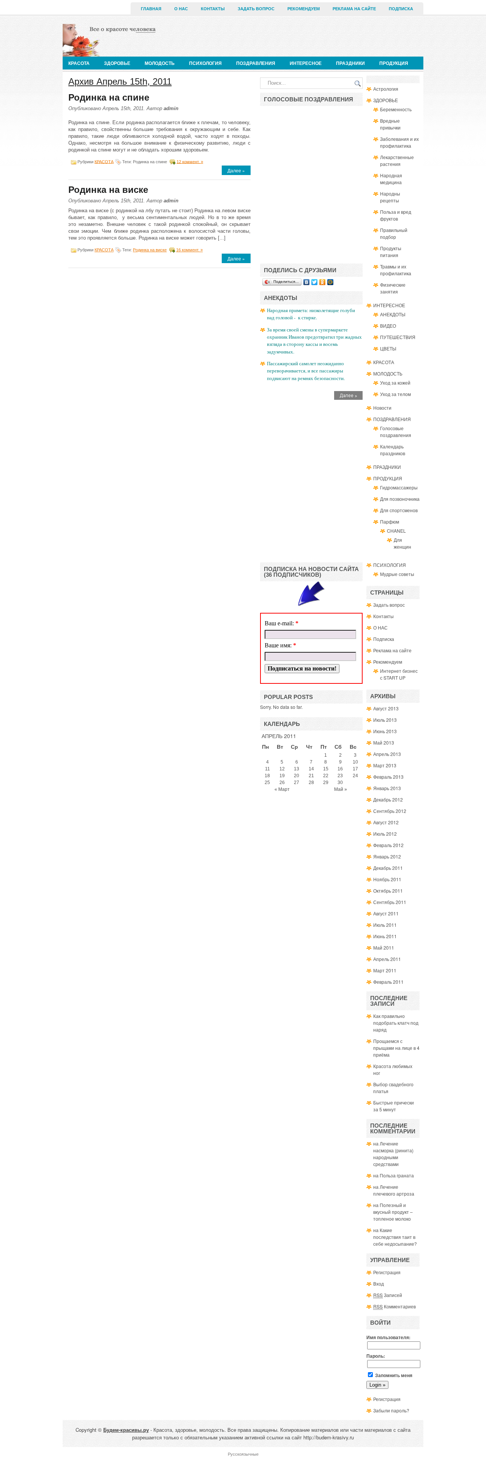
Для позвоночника (400, 498)
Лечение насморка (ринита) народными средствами (393, 1153)
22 (325, 775)
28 (311, 782)
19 (282, 775)
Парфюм (389, 521)
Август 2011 (386, 913)
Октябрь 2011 (388, 890)
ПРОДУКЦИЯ (393, 63)
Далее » (236, 170)
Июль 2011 (385, 924)
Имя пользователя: (388, 1337)
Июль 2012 (385, 833)
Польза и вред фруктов (395, 215)
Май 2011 (383, 947)
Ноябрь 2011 (387, 879)
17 (355, 769)
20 (296, 775)
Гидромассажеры (399, 487)
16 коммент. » (189, 250)
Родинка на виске (108, 190)
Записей (387, 1295)
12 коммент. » (190, 161)
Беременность (396, 109)
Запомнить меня (393, 1375)
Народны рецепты (390, 197)
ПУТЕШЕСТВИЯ (397, 337)
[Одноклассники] (323, 282)
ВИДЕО (388, 325)
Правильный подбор (393, 233)
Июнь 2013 (385, 731)
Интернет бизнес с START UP (399, 674)
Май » (340, 789)
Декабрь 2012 (388, 799)
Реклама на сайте (354, 8)
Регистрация (387, 1272)
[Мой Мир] (331, 282)
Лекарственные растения (397, 160)
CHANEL (396, 530)
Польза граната (397, 1175)
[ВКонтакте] (307, 282)
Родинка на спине (108, 97)
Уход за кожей (395, 382)
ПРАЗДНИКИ (350, 63)
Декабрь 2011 (388, 868)
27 (296, 782)
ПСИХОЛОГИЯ (205, 63)
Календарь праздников (392, 449)
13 (296, 769)
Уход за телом (395, 394)
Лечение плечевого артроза (393, 1190)
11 (267, 769)
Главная (151, 8)
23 (340, 775)
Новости (382, 407)
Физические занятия (393, 288)
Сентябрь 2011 (389, 902)
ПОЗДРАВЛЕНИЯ (255, 63)
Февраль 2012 (388, 845)
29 (325, 782)
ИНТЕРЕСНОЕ (306, 63)
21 (311, 775)
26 (282, 782)
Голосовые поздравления (395, 431)
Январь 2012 (387, 856)
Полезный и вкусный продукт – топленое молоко (393, 1212)
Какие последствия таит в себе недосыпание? (395, 1237)
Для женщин (402, 543)
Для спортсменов (399, 510)
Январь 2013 (387, 788)
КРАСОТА (79, 63)
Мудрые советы (397, 574)
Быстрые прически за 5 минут (393, 1105)
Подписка (401, 8)
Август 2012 (386, 822)
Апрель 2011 (387, 959)
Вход (378, 1283)
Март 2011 (384, 970)
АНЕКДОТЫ (393, 314)
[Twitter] (315, 282)
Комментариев (394, 1306)
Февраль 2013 (388, 776)
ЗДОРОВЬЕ (117, 63)
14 (311, 769)
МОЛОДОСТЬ (160, 63)
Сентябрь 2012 (389, 811)
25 (267, 782)
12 (282, 769)
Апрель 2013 (387, 754)
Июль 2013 (385, 719)
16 (340, 769)
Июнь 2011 (385, 936)
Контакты (213, 8)
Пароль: (375, 1355)
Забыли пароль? (391, 1410)
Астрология (385, 88)
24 (355, 775)
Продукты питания (390, 251)
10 (355, 762)
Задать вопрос (256, 8)
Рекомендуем (303, 8)
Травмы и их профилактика (395, 269)
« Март (282, 789)
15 (325, 769)
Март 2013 (384, 765)
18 (267, 775)
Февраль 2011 (388, 981)
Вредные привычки (390, 124)
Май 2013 (383, 742)
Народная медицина (391, 178)
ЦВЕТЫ (388, 348)
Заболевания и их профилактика (399, 142)
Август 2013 (386, 708)
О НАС (181, 8)
